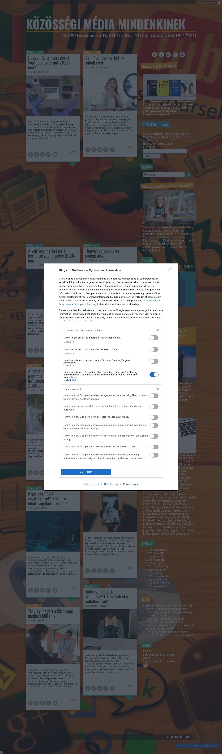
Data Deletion (91, 484)
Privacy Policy (130, 484)
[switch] (154, 337)
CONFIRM (86, 472)
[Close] (171, 270)
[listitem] (111, 330)
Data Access (111, 484)
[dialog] (111, 377)
